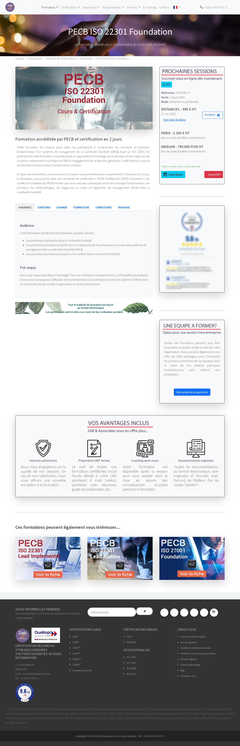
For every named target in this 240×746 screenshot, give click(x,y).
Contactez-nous (188, 676)
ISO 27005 (131, 674)
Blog (182, 670)
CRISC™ (76, 648)
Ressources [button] (90, 7)
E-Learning (149, 7)
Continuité (86, 58)
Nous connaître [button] (112, 7)
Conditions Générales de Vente (195, 648)
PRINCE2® (131, 642)
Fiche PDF (213, 174)
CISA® (75, 636)
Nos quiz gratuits (188, 642)
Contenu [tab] (44, 207)
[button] (177, 7)
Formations (35, 58)
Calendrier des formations (193, 636)
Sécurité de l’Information (61, 58)
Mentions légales (188, 659)
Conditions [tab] (103, 207)
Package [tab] (124, 207)
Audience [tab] (25, 207)
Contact (164, 7)
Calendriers (175, 174)
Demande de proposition (192, 392)
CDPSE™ (76, 659)
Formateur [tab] (81, 207)
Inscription (210, 114)
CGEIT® (76, 653)
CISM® (75, 642)
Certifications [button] (69, 7)
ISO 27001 (131, 657)
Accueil (19, 58)
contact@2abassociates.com (36, 673)
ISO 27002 (131, 662)
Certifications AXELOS (140, 629)
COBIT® (76, 664)
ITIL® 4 (129, 636)
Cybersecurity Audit (82, 670)
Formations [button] (48, 7)
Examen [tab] (62, 207)
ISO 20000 (131, 668)
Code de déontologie (190, 664)
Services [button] (132, 7)
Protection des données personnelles (198, 653)
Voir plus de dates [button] (175, 120)
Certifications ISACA (85, 629)
